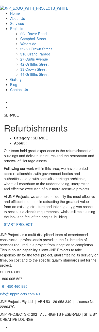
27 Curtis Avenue (34, 59)
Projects (16, 28)
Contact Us (19, 89)
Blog (13, 84)
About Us (17, 18)
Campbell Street (33, 38)
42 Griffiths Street (34, 64)
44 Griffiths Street (34, 74)
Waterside (28, 43)
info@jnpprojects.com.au (20, 293)
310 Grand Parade (35, 53)
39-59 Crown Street (36, 48)
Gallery (16, 79)
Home (15, 13)
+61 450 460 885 (13, 286)
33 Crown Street (33, 69)
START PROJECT (18, 224)
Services (17, 23)
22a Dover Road (33, 33)
